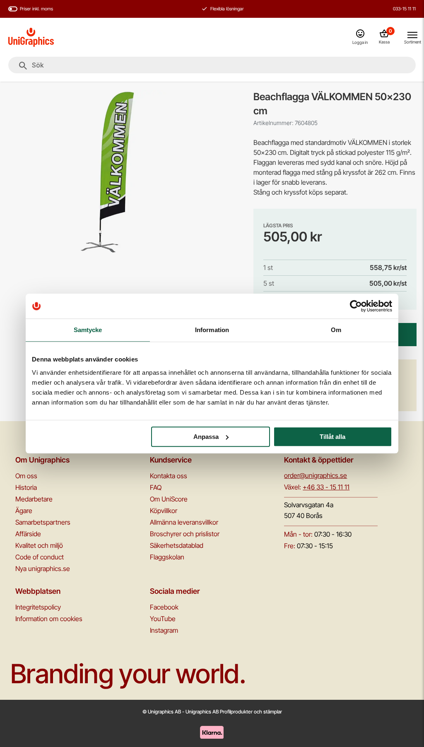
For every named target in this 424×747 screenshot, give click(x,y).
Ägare (23, 510)
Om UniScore (169, 499)
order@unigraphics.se (315, 475)
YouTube (163, 618)
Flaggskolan (167, 557)
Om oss (26, 476)
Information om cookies (48, 618)
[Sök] (23, 66)
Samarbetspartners (42, 522)
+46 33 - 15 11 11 (326, 487)
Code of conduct (39, 557)
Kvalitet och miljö (39, 545)
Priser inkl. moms (36, 9)
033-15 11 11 (404, 9)
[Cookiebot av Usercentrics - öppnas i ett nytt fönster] (356, 306)
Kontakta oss (168, 476)
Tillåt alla (332, 436)
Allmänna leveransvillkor (184, 522)
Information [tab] (212, 329)
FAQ (155, 487)
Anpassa (206, 436)
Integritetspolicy (38, 607)
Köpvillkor (163, 510)
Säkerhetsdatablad (176, 545)
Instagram (164, 630)
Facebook (164, 607)
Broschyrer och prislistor (184, 534)
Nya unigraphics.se (42, 568)
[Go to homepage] (31, 37)
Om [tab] (336, 329)
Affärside (28, 534)
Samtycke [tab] (88, 329)
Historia (26, 487)
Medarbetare (34, 499)
